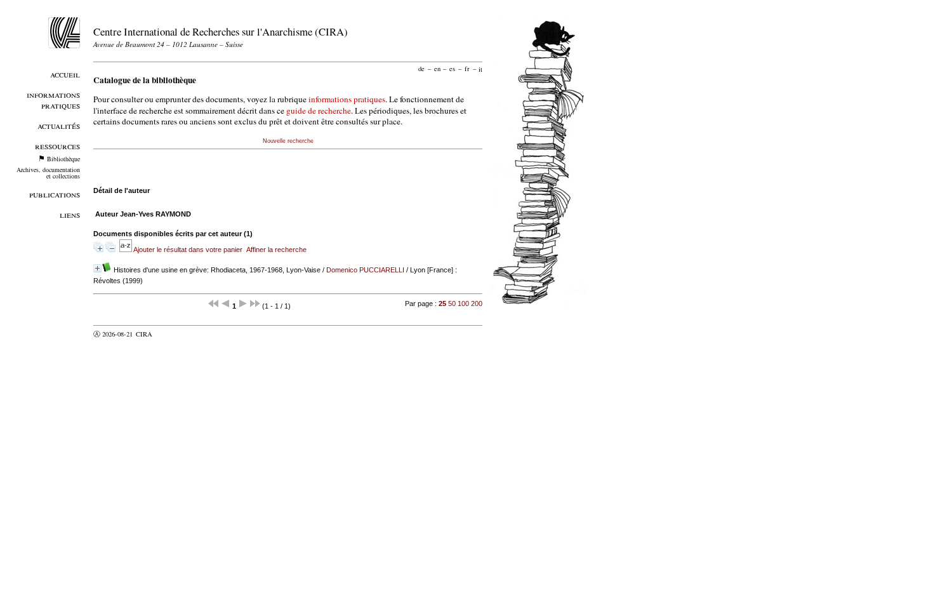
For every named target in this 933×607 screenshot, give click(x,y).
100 (463, 303)
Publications (54, 194)
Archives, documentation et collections (48, 172)
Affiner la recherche (276, 249)
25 (442, 303)
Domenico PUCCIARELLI (365, 270)
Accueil (65, 74)
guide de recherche (318, 110)
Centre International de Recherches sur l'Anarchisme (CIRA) (220, 31)
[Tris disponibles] (126, 249)
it (480, 68)
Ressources (57, 146)
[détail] (97, 268)
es (452, 68)
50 (452, 303)
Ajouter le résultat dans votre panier (187, 249)
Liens (70, 214)
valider (168, 334)
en (437, 68)
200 (476, 303)
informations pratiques (346, 99)
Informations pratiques (53, 99)
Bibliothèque (63, 158)
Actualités (58, 125)
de (421, 68)
